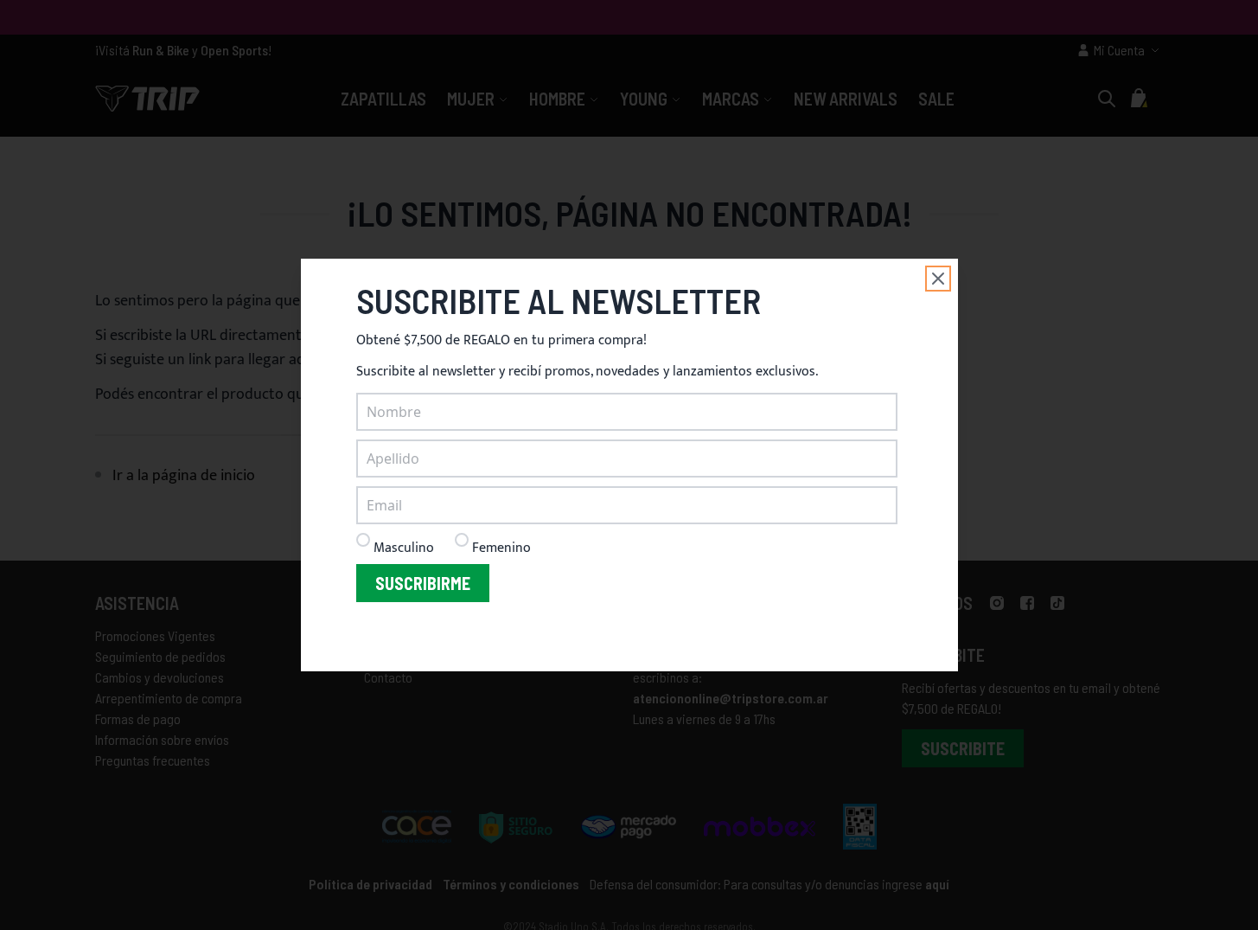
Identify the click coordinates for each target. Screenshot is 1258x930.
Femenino (501, 548)
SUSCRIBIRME (422, 583)
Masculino (404, 548)
